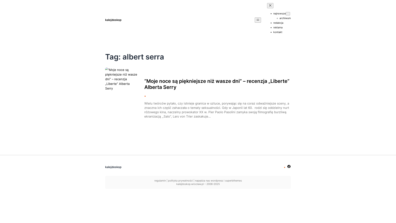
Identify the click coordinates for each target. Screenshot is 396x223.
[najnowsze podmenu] (288, 13)
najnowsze (279, 13)
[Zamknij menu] (270, 5)
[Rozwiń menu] (258, 20)
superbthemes (233, 180)
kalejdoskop (113, 20)
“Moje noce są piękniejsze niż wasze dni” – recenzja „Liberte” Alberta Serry (216, 84)
